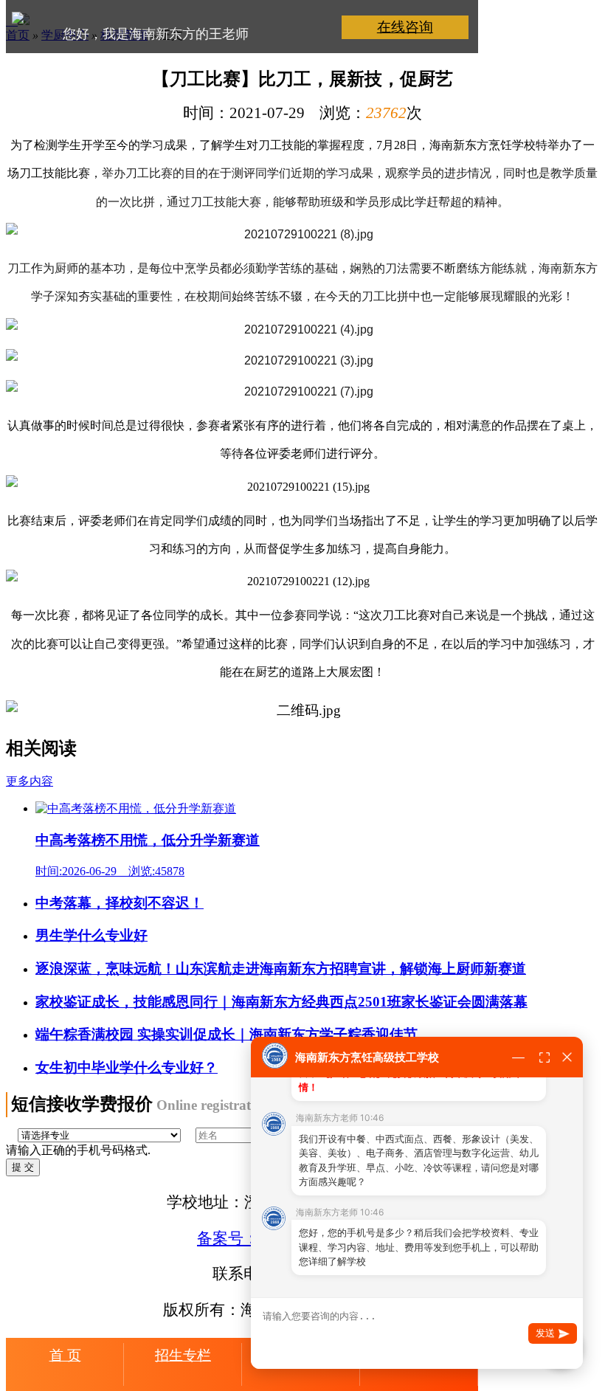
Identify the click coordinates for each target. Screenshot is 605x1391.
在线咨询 (405, 27)
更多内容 (29, 781)
